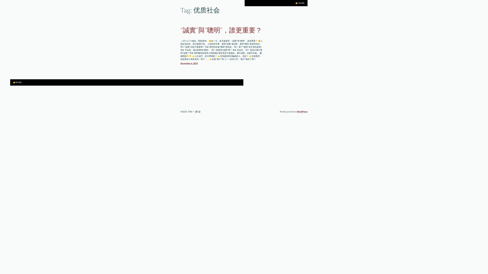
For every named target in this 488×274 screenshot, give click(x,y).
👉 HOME (300, 3)
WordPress (302, 112)
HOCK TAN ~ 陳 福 (190, 111)
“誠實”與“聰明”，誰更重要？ (221, 30)
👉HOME (17, 82)
